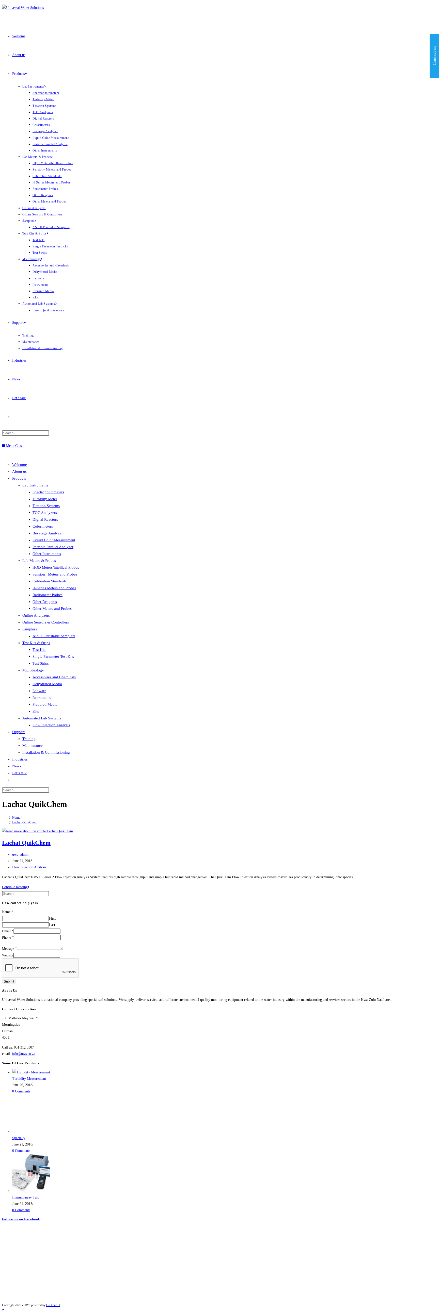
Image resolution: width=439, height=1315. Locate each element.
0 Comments (21, 1091)
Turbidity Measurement (29, 1079)
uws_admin (20, 854)
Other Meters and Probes (52, 608)
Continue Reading (15, 887)
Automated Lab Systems (41, 718)
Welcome (19, 465)
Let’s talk (19, 773)
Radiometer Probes (47, 595)
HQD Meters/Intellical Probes (56, 567)
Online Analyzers (36, 615)
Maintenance (32, 746)
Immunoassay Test (25, 1197)
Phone (8, 937)
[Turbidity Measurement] (31, 1072)
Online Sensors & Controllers (45, 622)
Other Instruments (47, 554)
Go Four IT (53, 1305)
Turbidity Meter (45, 499)
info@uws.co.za (23, 1054)
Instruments (42, 698)
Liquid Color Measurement (54, 540)
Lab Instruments (35, 485)
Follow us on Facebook (21, 1219)
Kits (36, 711)
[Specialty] (31, 1132)
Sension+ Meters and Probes (55, 574)
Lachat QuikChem (24, 822)
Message (9, 949)
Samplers (29, 629)
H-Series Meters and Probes (54, 588)
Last (52, 925)
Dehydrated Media (47, 684)
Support (18, 732)
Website (7, 955)
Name (7, 912)
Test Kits (39, 650)
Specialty (18, 1138)
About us (19, 471)
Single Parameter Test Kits (53, 656)
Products (19, 478)
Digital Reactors (45, 519)
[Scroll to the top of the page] (3, 1310)
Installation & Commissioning (46, 752)
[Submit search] (52, 791)
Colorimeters (43, 526)
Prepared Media (45, 704)
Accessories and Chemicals (54, 677)
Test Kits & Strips (36, 643)
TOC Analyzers (45, 513)
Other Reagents (45, 602)
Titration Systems (46, 506)
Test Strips (41, 663)
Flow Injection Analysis (51, 725)
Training (29, 739)
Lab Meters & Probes (39, 561)
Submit (9, 981)
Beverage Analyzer (48, 533)
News (16, 766)
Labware (39, 691)
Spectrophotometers (48, 492)
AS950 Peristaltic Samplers (54, 636)
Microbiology (33, 670)
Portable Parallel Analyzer (53, 547)
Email (7, 931)
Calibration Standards (50, 581)
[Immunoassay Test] (31, 1191)
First (52, 918)
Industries (20, 759)
